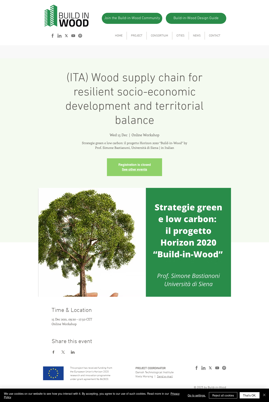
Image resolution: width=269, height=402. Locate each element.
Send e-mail (165, 376)
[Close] (264, 395)
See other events (134, 169)
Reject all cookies (223, 395)
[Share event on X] (63, 352)
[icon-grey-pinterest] (80, 36)
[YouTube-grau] (73, 36)
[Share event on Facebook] (53, 352)
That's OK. (249, 395)
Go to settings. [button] (197, 395)
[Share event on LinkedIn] (73, 352)
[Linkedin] (59, 36)
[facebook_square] (53, 36)
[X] (66, 36)
